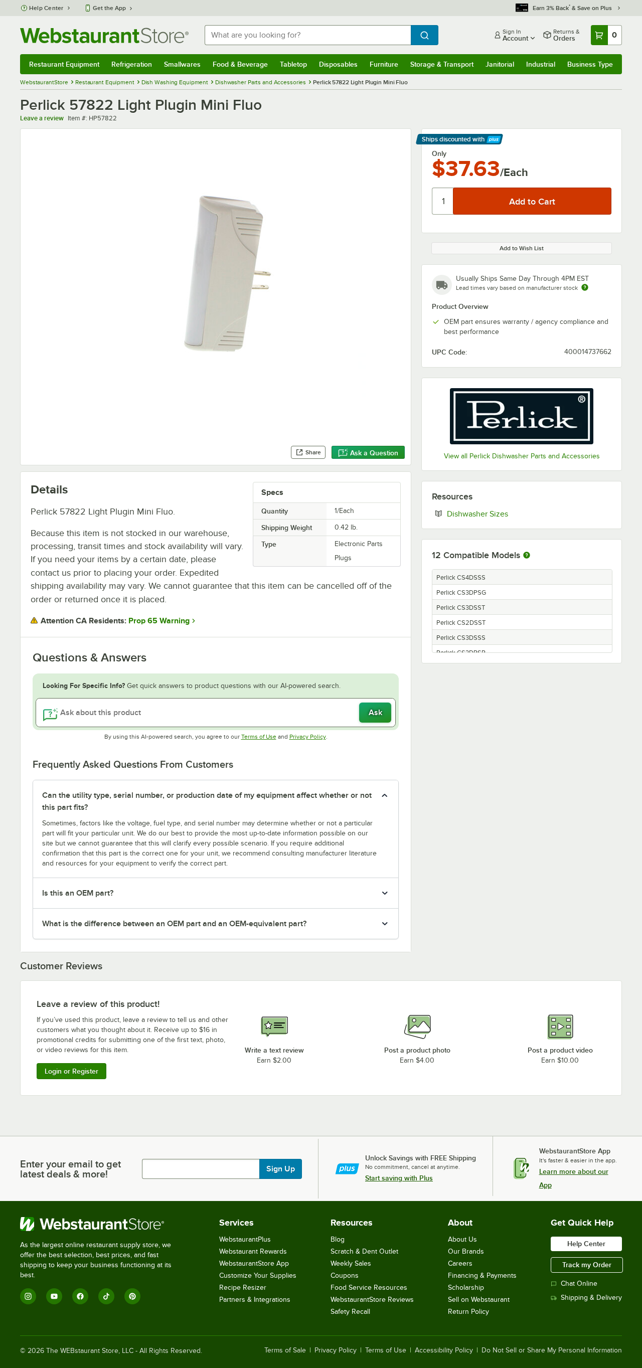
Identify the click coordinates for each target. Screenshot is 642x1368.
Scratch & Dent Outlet (364, 1251)
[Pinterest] (132, 1296)
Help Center (46, 8)
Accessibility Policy (444, 1350)
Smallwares (182, 64)
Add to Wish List (522, 248)
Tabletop (293, 64)
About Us (462, 1239)
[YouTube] (54, 1296)
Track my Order (586, 1265)
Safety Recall (350, 1311)
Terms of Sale (285, 1350)
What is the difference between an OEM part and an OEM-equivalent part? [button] (174, 923)
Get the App (109, 8)
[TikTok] (106, 1296)
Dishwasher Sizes (508, 513)
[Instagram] (28, 1296)
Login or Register (71, 1071)
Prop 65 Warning (159, 620)
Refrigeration (131, 64)
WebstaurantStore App (254, 1263)
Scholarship (466, 1287)
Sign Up (280, 1168)
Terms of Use (258, 736)
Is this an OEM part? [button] (77, 893)
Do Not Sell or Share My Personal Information (552, 1350)
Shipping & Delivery (591, 1297)
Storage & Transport (441, 64)
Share (313, 452)
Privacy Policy (307, 736)
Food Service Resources (369, 1287)
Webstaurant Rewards (253, 1251)
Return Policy (468, 1311)
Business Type (590, 64)
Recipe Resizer (242, 1287)
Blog (338, 1239)
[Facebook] (80, 1296)
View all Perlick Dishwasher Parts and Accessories (522, 456)
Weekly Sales (351, 1263)
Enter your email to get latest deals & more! (70, 1169)
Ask (375, 712)
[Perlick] (521, 416)
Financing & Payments (482, 1275)
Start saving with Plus (399, 1178)
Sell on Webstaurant (479, 1299)
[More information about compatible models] (527, 556)
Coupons (345, 1275)
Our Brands (466, 1251)
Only (439, 153)
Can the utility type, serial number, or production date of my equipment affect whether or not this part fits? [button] (207, 801)
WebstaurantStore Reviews (372, 1299)
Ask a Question (374, 453)
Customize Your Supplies (257, 1275)
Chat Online (579, 1283)
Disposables (338, 64)
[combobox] (308, 35)
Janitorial (500, 64)
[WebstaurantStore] (102, 1224)
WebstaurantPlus (245, 1239)
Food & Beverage (240, 64)
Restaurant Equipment (64, 64)
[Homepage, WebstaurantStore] (104, 35)
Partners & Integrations (254, 1299)
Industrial (540, 64)
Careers (460, 1263)
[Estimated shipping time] (585, 287)
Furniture (384, 64)
